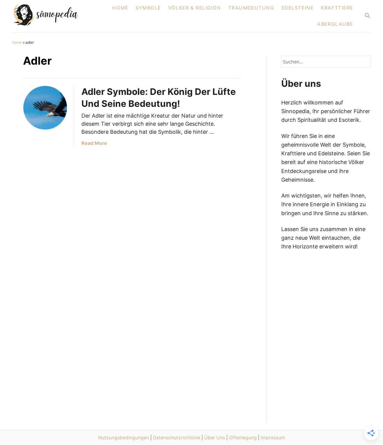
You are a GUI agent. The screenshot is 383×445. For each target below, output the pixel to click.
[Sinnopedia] (53, 16)
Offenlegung (243, 438)
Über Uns (214, 438)
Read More (94, 143)
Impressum (273, 438)
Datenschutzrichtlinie (176, 438)
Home (17, 42)
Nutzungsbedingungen (123, 438)
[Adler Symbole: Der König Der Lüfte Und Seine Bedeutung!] (45, 108)
